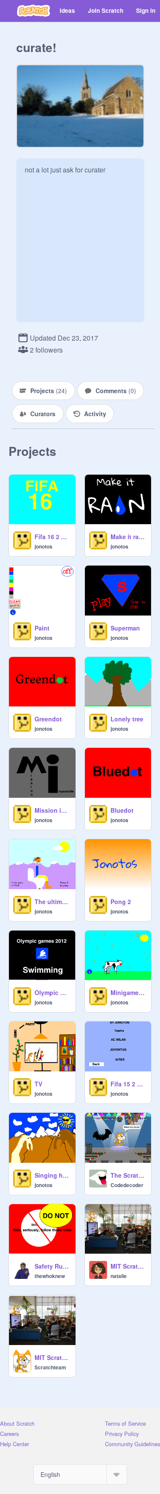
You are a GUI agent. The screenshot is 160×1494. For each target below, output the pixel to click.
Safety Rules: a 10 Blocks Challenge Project (52, 1266)
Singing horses (52, 1175)
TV (38, 1084)
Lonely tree (127, 719)
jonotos (43, 546)
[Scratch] (33, 10)
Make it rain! (128, 536)
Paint (42, 628)
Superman (125, 628)
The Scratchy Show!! (128, 1175)
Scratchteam (50, 1367)
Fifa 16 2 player (52, 536)
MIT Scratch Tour (128, 1266)
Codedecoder (127, 1185)
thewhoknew (50, 1276)
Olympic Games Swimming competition (52, 992)
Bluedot (122, 810)
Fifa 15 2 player (128, 1084)
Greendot (48, 719)
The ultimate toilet (52, 901)
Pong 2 (121, 901)
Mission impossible (52, 810)
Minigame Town (128, 992)
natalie (119, 1276)
